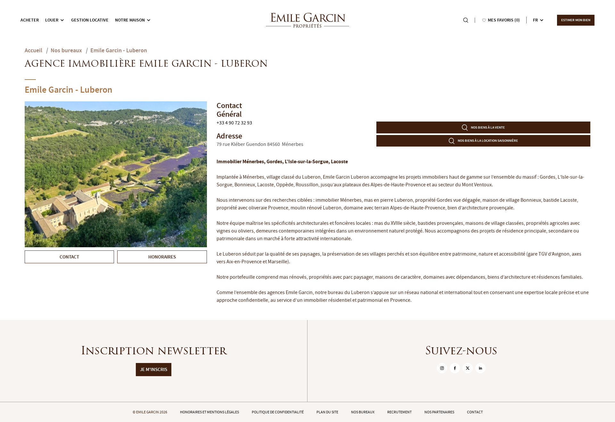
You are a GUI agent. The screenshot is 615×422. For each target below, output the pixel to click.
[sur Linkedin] (480, 368)
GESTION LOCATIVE (90, 20)
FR (535, 20)
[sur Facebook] (455, 368)
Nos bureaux (362, 412)
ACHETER (29, 20)
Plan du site (327, 412)
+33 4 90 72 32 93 (234, 123)
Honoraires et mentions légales (209, 412)
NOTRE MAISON (130, 20)
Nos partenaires (439, 412)
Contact (475, 412)
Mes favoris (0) (504, 20)
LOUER (51, 20)
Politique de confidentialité (278, 412)
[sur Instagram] (442, 368)
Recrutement (399, 412)
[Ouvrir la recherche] (465, 20)
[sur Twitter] (468, 368)
